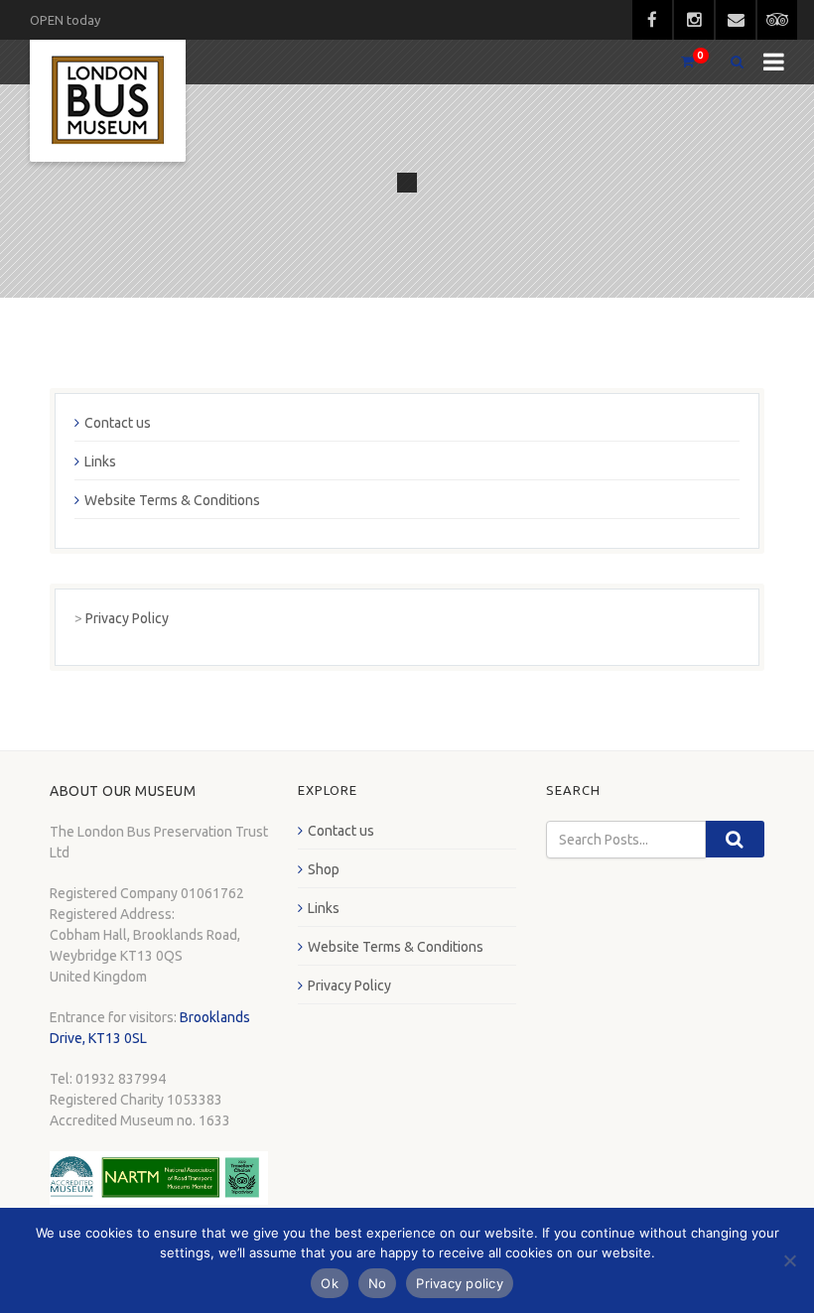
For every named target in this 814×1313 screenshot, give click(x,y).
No (377, 1283)
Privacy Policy (127, 618)
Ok (330, 1283)
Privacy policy (459, 1283)
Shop (323, 869)
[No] (789, 1260)
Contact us (117, 423)
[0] (679, 62)
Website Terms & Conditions (172, 500)
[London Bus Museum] (108, 101)
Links (100, 461)
